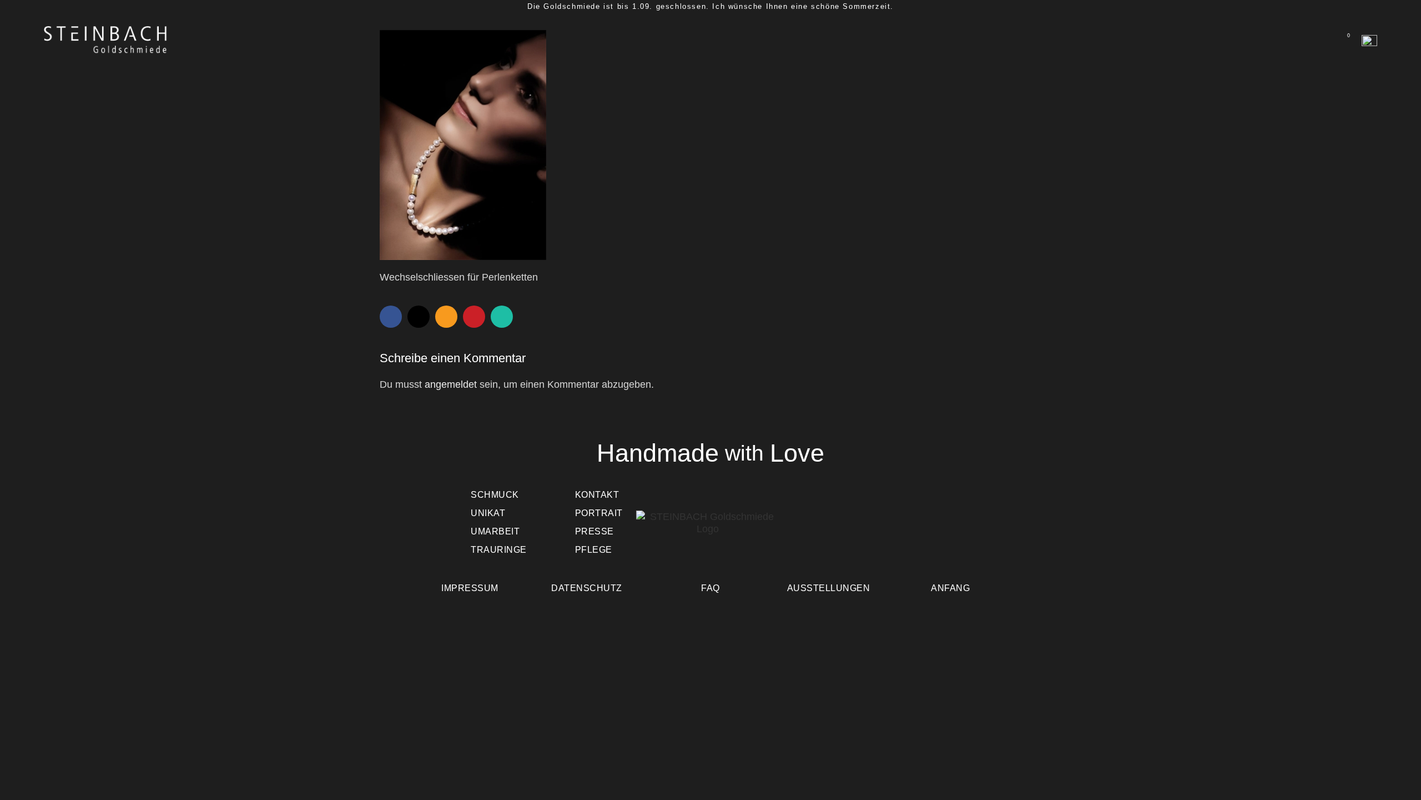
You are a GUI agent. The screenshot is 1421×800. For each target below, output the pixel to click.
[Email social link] (446, 317)
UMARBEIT (495, 531)
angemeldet (451, 384)
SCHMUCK (495, 494)
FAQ (710, 588)
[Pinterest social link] (474, 317)
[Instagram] (941, 531)
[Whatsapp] (812, 531)
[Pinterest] (909, 531)
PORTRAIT (599, 513)
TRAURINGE (499, 549)
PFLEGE (593, 549)
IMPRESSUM (469, 588)
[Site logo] (106, 39)
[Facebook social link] (391, 317)
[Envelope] (844, 531)
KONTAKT (597, 494)
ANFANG (950, 588)
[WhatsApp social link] (502, 317)
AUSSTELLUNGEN (828, 588)
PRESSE (594, 531)
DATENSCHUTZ (586, 588)
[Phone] (877, 531)
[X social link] (418, 317)
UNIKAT (488, 513)
